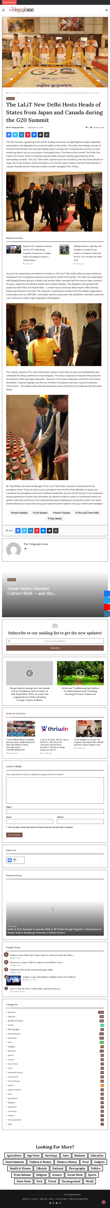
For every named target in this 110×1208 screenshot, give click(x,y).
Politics (11, 1115)
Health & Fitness (15, 1021)
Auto (10, 1094)
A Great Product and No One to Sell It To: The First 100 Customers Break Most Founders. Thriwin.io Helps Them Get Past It (54, 744)
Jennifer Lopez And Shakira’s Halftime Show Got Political (49, 977)
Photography (14, 1029)
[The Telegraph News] (21, 10)
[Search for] (106, 11)
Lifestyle (11, 1016)
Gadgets (11, 1046)
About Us (26, 1199)
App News (12, 1107)
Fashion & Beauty (15, 1072)
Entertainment (14, 1034)
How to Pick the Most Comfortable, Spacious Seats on (35, 988)
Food (10, 1068)
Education (12, 1038)
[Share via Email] (40, 134)
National (11, 1051)
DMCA (51, 1199)
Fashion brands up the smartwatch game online (31, 969)
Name (9, 807)
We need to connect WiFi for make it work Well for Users (36, 962)
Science (11, 1059)
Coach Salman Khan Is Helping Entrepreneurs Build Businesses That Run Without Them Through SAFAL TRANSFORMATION (20, 744)
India (10, 1124)
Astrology (12, 1111)
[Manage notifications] (104, 1202)
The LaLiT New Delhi (88, 512)
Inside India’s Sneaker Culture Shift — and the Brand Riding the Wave (30, 593)
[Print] (46, 134)
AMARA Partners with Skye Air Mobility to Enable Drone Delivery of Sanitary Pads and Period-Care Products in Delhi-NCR (88, 253)
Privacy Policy (61, 1199)
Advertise (43, 1199)
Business (18, 93)
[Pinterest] (27, 134)
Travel (11, 1025)
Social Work (13, 1077)
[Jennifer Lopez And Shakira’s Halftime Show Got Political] (13, 980)
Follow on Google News (78, 1199)
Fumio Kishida (20, 512)
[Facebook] (9, 134)
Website (60, 817)
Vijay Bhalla (56, 518)
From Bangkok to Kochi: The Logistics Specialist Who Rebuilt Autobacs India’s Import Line (88, 742)
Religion (11, 1102)
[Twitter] (15, 134)
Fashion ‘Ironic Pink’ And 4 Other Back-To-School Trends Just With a (41, 955)
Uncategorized (14, 1120)
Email (9, 817)
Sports (11, 1055)
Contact (34, 1199)
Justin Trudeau (62, 512)
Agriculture (13, 1098)
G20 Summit (41, 512)
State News (13, 1064)
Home (10, 93)
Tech (10, 1042)
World (10, 1085)
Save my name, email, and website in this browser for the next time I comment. (40, 827)
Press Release (14, 1081)
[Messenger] (34, 134)
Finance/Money (14, 1090)
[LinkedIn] (21, 134)
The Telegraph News (16, 127)
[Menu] (3, 11)
